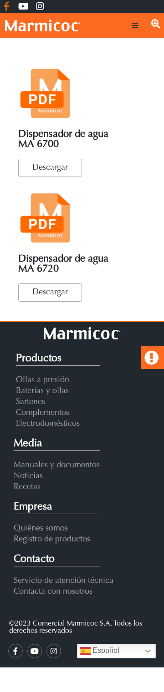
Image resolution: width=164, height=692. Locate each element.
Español (105, 650)
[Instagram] (40, 6)
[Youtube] (23, 6)
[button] (135, 25)
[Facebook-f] (6, 6)
